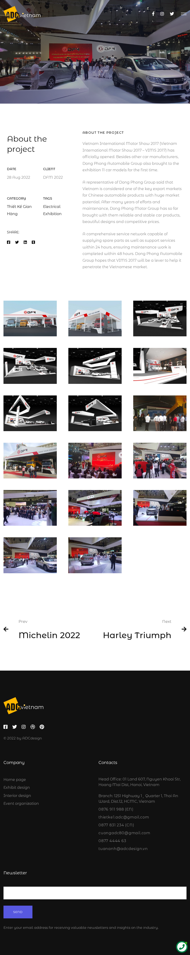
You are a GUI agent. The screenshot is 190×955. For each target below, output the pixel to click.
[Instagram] (162, 14)
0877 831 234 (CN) (116, 825)
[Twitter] (172, 14)
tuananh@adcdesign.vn (123, 849)
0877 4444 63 (112, 841)
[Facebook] (153, 14)
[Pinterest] (42, 726)
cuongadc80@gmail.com (124, 833)
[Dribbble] (32, 726)
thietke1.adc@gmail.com (123, 817)
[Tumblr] (33, 242)
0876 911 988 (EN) (115, 809)
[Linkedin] (25, 242)
